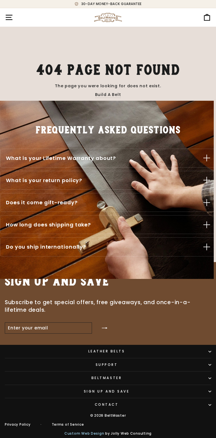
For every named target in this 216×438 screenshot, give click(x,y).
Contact (107, 404)
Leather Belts (106, 351)
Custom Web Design (84, 433)
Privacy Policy (17, 424)
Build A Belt (108, 94)
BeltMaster (106, 378)
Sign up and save (107, 391)
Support (107, 365)
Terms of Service (68, 424)
